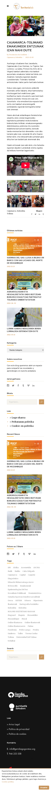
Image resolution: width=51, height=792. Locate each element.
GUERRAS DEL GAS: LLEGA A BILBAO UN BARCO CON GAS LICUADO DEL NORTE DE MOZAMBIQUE (25, 260)
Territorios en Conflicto (18, 55)
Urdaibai (11, 641)
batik (10, 571)
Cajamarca (11, 57)
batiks (17, 571)
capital (23, 575)
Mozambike (32, 615)
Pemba (36, 630)
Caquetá (31, 575)
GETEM (18, 600)
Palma (30, 626)
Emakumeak (25, 586)
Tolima (10, 214)
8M (9, 567)
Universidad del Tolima (26, 637)
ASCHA (36, 567)
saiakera (11, 633)
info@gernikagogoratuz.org (22, 749)
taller (20, 633)
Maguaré (12, 615)
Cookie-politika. (8, 782)
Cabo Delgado (29, 571)
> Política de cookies (16, 734)
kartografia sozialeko (29, 604)
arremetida (26, 567)
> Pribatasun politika (22, 421)
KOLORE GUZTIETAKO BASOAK (21, 611)
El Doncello (13, 586)
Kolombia (12, 608)
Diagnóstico (13, 578)
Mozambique (13, 619)
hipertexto (38, 600)
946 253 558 (15, 754)
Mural (24, 619)
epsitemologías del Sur (18, 589)
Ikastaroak (12, 604)
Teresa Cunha (31, 633)
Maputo (21, 615)
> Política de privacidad (18, 729)
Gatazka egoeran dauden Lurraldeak (24, 597)
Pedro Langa (24, 630)
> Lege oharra (17, 417)
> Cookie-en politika (21, 426)
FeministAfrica (34, 593)
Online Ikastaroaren (16, 626)
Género (27, 600)
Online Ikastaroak (32, 622)
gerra (10, 600)
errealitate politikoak (17, 593)
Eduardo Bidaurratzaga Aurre (21, 582)
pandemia (12, 630)
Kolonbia (18, 57)
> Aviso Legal (13, 724)
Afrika (16, 567)
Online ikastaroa (15, 622)
